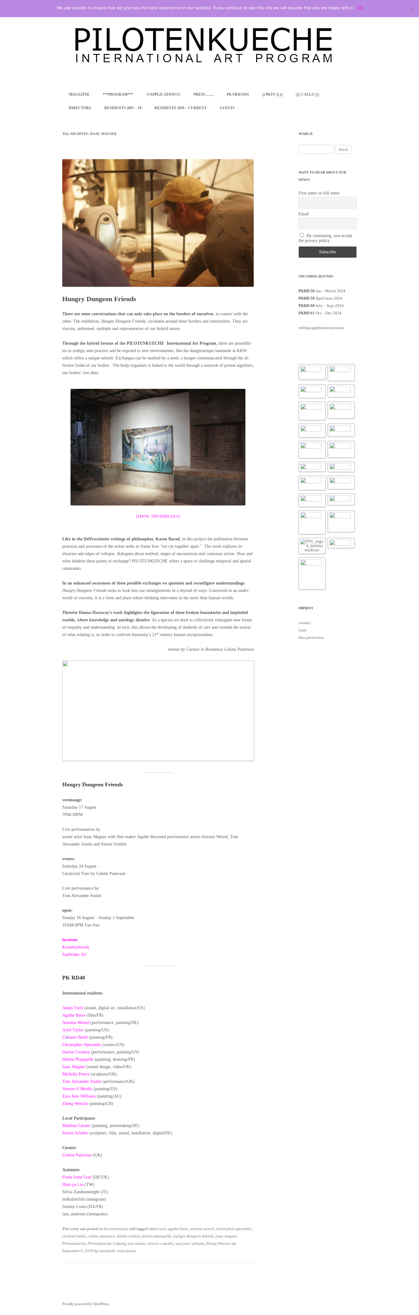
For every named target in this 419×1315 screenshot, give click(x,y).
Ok (360, 7)
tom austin (136, 1243)
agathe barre (178, 1228)
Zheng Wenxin (75, 1103)
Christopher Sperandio (81, 1044)
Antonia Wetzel (75, 1022)
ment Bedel (78, 1037)
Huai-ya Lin (72, 1184)
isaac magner (225, 1236)
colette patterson (101, 1236)
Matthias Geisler (77, 1125)
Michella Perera (76, 1074)
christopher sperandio (234, 1228)
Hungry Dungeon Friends (99, 299)
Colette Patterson (77, 1155)
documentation (116, 1228)
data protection (311, 637)
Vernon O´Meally (77, 1089)
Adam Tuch (72, 1008)
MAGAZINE (79, 94)
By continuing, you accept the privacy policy (325, 238)
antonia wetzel (202, 1228)
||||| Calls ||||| (307, 94)
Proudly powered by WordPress (85, 1304)
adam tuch (157, 1228)
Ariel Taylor (73, 1030)
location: (70, 939)
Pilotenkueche (74, 1243)
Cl (64, 1037)
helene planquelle (157, 1236)
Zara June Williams (79, 1096)
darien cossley (128, 1236)
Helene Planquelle (78, 1059)
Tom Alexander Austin (81, 1081)
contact (304, 622)
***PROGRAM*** (118, 94)
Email (303, 214)
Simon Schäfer (75, 1133)
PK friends (238, 94)
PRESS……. (203, 94)
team (302, 630)
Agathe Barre (73, 1015)
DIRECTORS (80, 108)
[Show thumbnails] (158, 516)
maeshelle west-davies (117, 1250)
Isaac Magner (73, 1066)
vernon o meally (160, 1243)
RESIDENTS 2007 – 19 (122, 108)
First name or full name (319, 193)
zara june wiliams (189, 1243)
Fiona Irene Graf (77, 1177)
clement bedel (74, 1236)
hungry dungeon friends (193, 1236)
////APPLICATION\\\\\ (163, 94)
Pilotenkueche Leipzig (107, 1243)
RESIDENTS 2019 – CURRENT (181, 108)
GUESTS (227, 108)
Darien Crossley (76, 1052)
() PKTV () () (272, 94)
